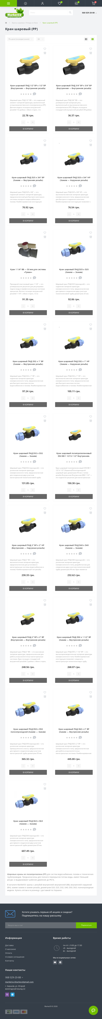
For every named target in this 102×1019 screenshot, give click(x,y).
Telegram (12, 995)
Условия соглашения (14, 957)
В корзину (28, 128)
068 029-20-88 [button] (13, 977)
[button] (42, 3)
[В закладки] (45, 49)
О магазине (10, 949)
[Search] (70, 12)
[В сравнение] (45, 53)
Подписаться (86, 925)
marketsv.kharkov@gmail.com (19, 982)
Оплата (8, 953)
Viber (7, 995)
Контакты (9, 960)
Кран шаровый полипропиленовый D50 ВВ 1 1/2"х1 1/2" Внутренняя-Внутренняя (73, 456)
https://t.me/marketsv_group (60, 962)
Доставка (9, 945)
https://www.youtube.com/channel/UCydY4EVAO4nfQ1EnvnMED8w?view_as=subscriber (55, 962)
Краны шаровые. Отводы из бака (25, 23)
